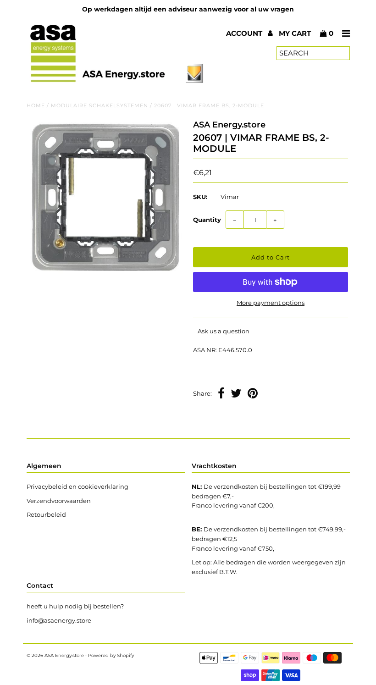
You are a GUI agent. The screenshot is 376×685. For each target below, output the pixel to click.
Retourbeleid (46, 514)
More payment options (270, 302)
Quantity (207, 219)
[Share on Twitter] (236, 394)
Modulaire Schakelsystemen (99, 105)
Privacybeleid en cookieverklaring (77, 486)
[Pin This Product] (253, 394)
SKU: (200, 196)
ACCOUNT (245, 33)
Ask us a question (223, 331)
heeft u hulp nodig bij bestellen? (75, 606)
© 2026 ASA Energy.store (55, 655)
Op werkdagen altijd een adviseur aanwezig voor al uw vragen (188, 9)
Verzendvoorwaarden (59, 500)
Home (36, 105)
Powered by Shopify (111, 655)
